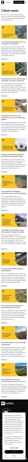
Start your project (18, 2)
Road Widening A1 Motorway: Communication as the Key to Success (13, 380)
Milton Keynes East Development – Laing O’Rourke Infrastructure (12, 306)
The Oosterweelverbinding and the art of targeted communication (13, 43)
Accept (14, 451)
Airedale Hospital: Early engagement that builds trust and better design (12, 155)
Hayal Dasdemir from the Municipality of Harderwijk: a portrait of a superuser (14, 80)
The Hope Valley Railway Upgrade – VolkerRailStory (12, 269)
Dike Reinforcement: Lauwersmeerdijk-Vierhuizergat (13, 343)
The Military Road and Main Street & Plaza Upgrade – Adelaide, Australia (12, 231)
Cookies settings (14, 447)
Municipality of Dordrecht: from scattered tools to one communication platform (13, 117)
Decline (14, 455)
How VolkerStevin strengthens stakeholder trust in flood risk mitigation (14, 192)
